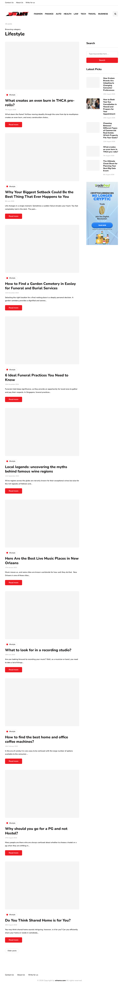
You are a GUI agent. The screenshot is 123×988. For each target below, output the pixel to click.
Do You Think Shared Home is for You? (38, 920)
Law (76, 14)
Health (67, 14)
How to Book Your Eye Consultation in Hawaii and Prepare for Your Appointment (110, 106)
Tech (83, 14)
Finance (49, 14)
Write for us (30, 2)
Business (103, 14)
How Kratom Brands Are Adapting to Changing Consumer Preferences (109, 84)
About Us (19, 2)
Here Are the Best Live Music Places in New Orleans (42, 560)
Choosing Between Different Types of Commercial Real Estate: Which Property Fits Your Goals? (110, 130)
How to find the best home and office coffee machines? (36, 739)
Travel (92, 14)
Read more (13, 124)
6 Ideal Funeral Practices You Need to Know (36, 377)
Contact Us (9, 2)
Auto (58, 14)
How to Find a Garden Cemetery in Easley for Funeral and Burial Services (40, 286)
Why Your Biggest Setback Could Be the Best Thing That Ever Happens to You (39, 194)
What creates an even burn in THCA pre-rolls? (39, 103)
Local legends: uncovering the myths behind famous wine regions (36, 469)
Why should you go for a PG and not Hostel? (36, 831)
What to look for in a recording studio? (38, 650)
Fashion (38, 14)
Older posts (12, 951)
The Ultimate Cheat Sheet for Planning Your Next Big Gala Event (110, 166)
